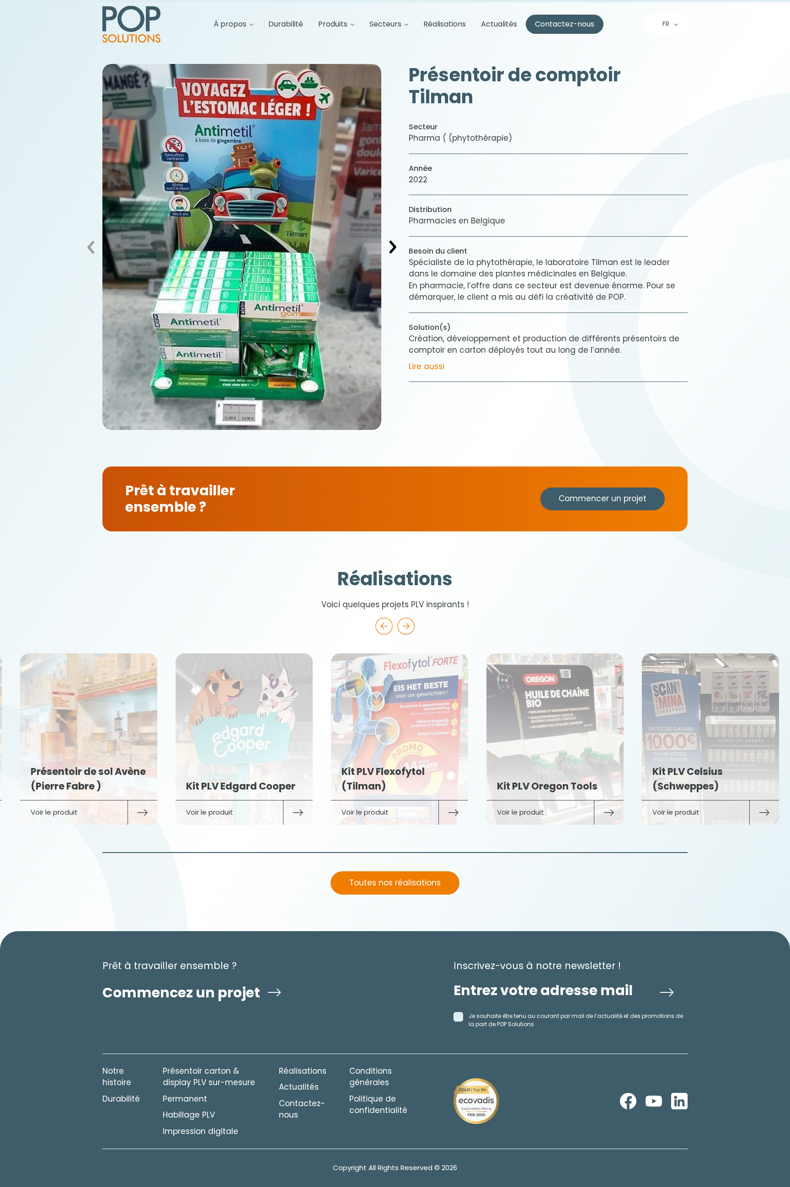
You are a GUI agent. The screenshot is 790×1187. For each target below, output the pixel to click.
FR (665, 23)
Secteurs (385, 24)
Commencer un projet (602, 498)
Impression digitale (200, 1131)
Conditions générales (370, 1076)
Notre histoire (116, 1076)
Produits (332, 24)
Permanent (185, 1098)
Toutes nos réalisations (395, 882)
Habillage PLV (189, 1114)
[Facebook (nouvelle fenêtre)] (628, 1101)
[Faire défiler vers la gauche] (384, 626)
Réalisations (444, 24)
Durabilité (285, 24)
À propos (230, 24)
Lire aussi (426, 366)
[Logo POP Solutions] (476, 1101)
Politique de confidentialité (378, 1104)
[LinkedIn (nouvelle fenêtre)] (679, 1101)
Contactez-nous (564, 24)
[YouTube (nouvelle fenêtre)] (654, 1101)
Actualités (499, 24)
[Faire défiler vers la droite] (406, 626)
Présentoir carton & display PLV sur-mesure (209, 1076)
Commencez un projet (181, 992)
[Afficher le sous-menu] (247, 24)
